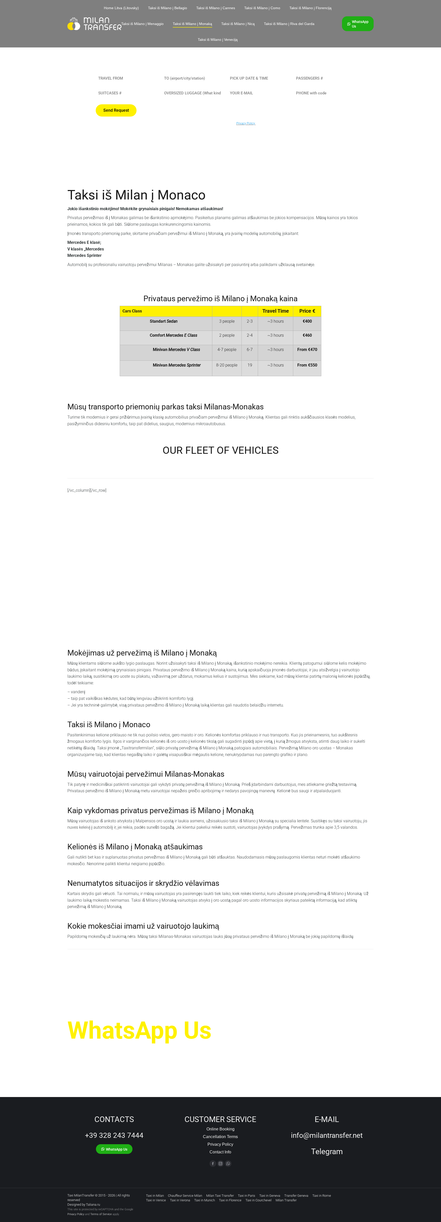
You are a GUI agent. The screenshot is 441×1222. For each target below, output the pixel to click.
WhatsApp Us (139, 1030)
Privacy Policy (220, 1144)
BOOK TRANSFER (92, 594)
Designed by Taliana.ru (83, 1204)
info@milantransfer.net (327, 1135)
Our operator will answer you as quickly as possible (147, 1051)
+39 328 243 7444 (114, 1135)
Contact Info (220, 1152)
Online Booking (220, 1129)
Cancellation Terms (220, 1137)
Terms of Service (101, 1214)
